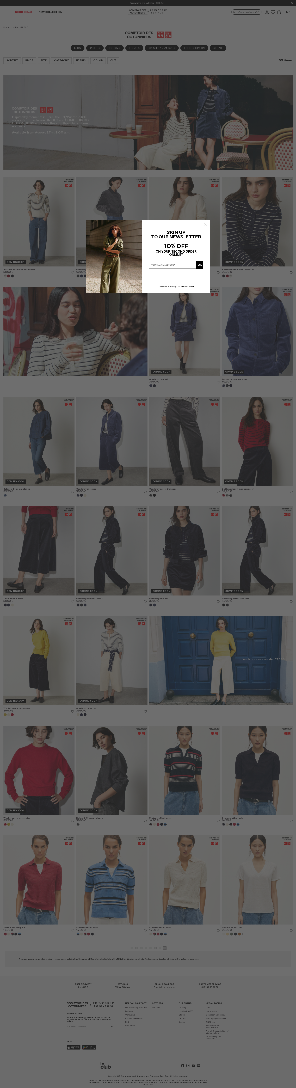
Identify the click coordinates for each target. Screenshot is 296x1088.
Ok (200, 265)
